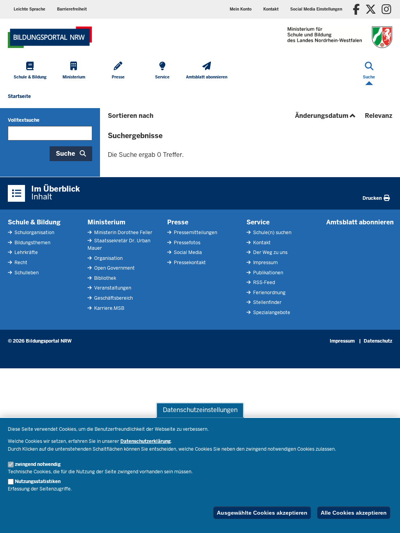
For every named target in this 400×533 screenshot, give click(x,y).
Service (258, 222)
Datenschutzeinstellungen (200, 410)
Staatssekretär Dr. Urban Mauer (119, 244)
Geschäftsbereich (113, 298)
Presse (177, 222)
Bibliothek (104, 278)
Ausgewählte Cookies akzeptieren (262, 513)
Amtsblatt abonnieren (360, 222)
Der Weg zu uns (270, 252)
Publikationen (267, 273)
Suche (65, 153)
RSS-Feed (263, 282)
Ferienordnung (269, 293)
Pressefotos (186, 243)
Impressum (265, 262)
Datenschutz (378, 341)
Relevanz (378, 116)
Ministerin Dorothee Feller (122, 232)
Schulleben (26, 273)
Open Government (114, 268)
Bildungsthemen (31, 243)
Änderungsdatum (326, 116)
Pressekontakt (189, 262)
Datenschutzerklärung (145, 441)
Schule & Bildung (34, 222)
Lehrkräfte (25, 252)
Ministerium (106, 222)
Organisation (108, 258)
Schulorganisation (33, 232)
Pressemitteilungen (195, 232)
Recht (20, 262)
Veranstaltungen (112, 288)
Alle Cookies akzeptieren (354, 513)
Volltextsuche (23, 120)
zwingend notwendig (38, 464)
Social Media (187, 252)
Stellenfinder (267, 302)
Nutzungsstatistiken (38, 481)
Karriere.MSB (108, 308)
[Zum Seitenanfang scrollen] (384, 518)
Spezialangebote (271, 312)
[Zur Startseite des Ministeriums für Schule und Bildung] (50, 37)
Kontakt (261, 243)
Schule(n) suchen (271, 232)
